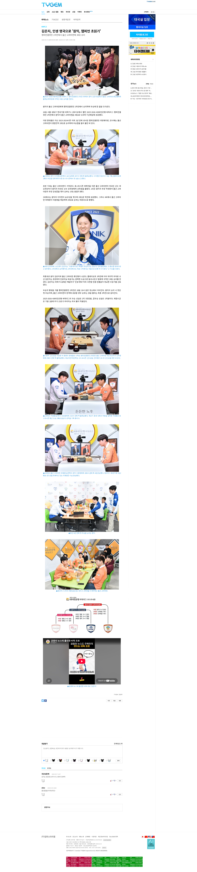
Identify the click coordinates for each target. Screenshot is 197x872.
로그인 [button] (152, 12)
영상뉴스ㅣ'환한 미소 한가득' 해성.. (141, 93)
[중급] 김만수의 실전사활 (138, 69)
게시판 (68, 12)
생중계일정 (66, 19)
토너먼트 (87, 12)
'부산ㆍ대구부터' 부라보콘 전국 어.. (141, 99)
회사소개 (68, 837)
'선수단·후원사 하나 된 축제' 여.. (141, 91)
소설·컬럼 (55, 12)
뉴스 (43, 12)
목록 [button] (120, 700)
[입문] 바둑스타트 (136, 64)
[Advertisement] (82, 720)
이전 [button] (109, 700)
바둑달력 (76, 19)
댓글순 (151, 84)
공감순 (49, 768)
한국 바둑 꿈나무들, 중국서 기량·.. (141, 88)
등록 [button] (118, 760)
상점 (73, 12)
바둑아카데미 (135, 59)
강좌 (48, 12)
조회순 (147, 84)
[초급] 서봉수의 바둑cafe (139, 66)
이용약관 (94, 837)
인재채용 (87, 837)
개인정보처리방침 (103, 837)
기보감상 (55, 19)
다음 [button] (114, 700)
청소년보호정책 (113, 837)
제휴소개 (81, 837)
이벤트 (79, 12)
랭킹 (62, 12)
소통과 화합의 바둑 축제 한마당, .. (141, 96)
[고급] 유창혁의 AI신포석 (138, 74)
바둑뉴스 (45, 19)
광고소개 (75, 837)
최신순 (44, 768)
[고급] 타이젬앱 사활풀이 (138, 72)
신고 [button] (120, 780)
